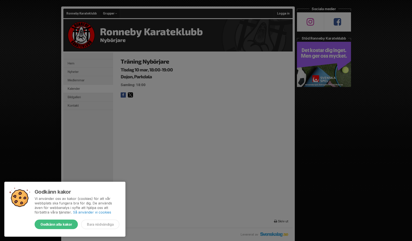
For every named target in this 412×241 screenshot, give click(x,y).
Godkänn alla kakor (56, 224)
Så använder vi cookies (92, 212)
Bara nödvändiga (100, 224)
